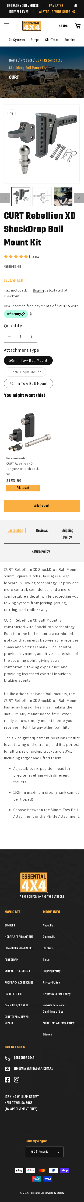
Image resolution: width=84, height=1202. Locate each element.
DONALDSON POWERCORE (19, 948)
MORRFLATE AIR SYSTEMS (19, 936)
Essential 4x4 (37, 1193)
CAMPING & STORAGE (16, 1005)
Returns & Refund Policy (56, 994)
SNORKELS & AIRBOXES (18, 971)
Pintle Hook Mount (28, 373)
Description (15, 530)
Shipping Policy (67, 534)
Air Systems (17, 40)
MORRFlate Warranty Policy (59, 1023)
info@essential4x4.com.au (33, 1069)
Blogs (46, 959)
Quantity (13, 326)
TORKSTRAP (11, 959)
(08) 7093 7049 (24, 1058)
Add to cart (23, 488)
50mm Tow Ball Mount (28, 360)
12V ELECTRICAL (14, 994)
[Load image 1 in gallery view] (21, 196)
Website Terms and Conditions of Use (53, 1008)
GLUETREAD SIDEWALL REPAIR (17, 1020)
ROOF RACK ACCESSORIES (19, 982)
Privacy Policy (51, 982)
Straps (35, 40)
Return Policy (41, 551)
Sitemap (47, 1034)
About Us (48, 925)
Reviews (42, 530)
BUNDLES (10, 925)
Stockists (48, 948)
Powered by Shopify (54, 1193)
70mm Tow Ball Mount (28, 383)
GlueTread (52, 40)
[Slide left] (5, 198)
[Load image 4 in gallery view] (42, 196)
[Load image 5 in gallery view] (63, 196)
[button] (7, 26)
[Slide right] (79, 198)
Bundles (69, 40)
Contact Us (49, 936)
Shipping (38, 290)
